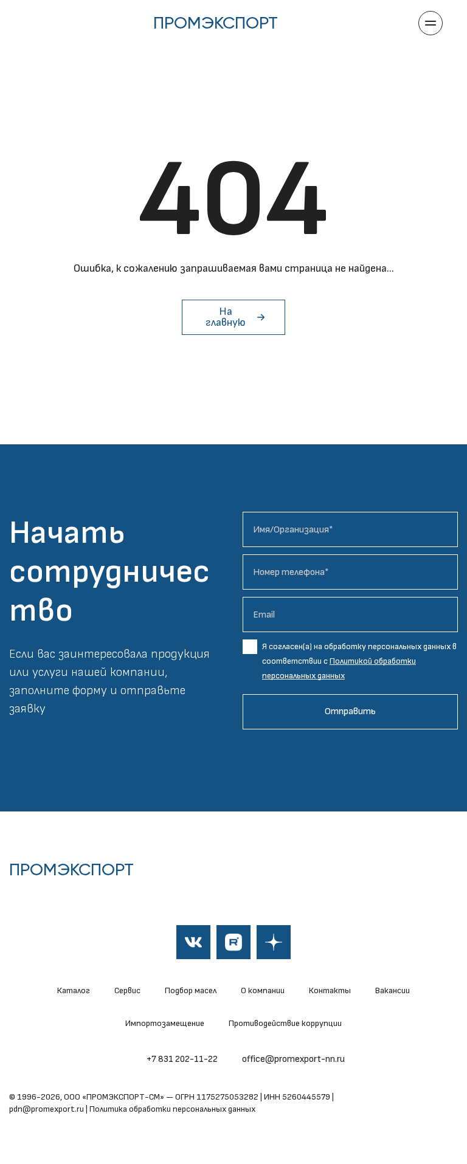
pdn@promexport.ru (46, 1109)
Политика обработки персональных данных (172, 1109)
